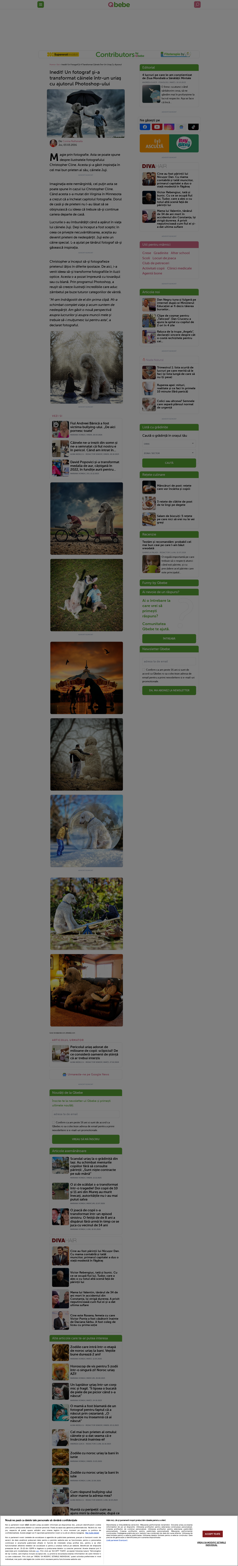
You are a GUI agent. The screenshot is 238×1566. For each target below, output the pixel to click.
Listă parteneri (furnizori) (116, 1540)
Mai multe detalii (92, 1533)
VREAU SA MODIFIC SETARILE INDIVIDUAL (211, 1543)
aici (37, 1551)
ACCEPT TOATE (212, 1534)
